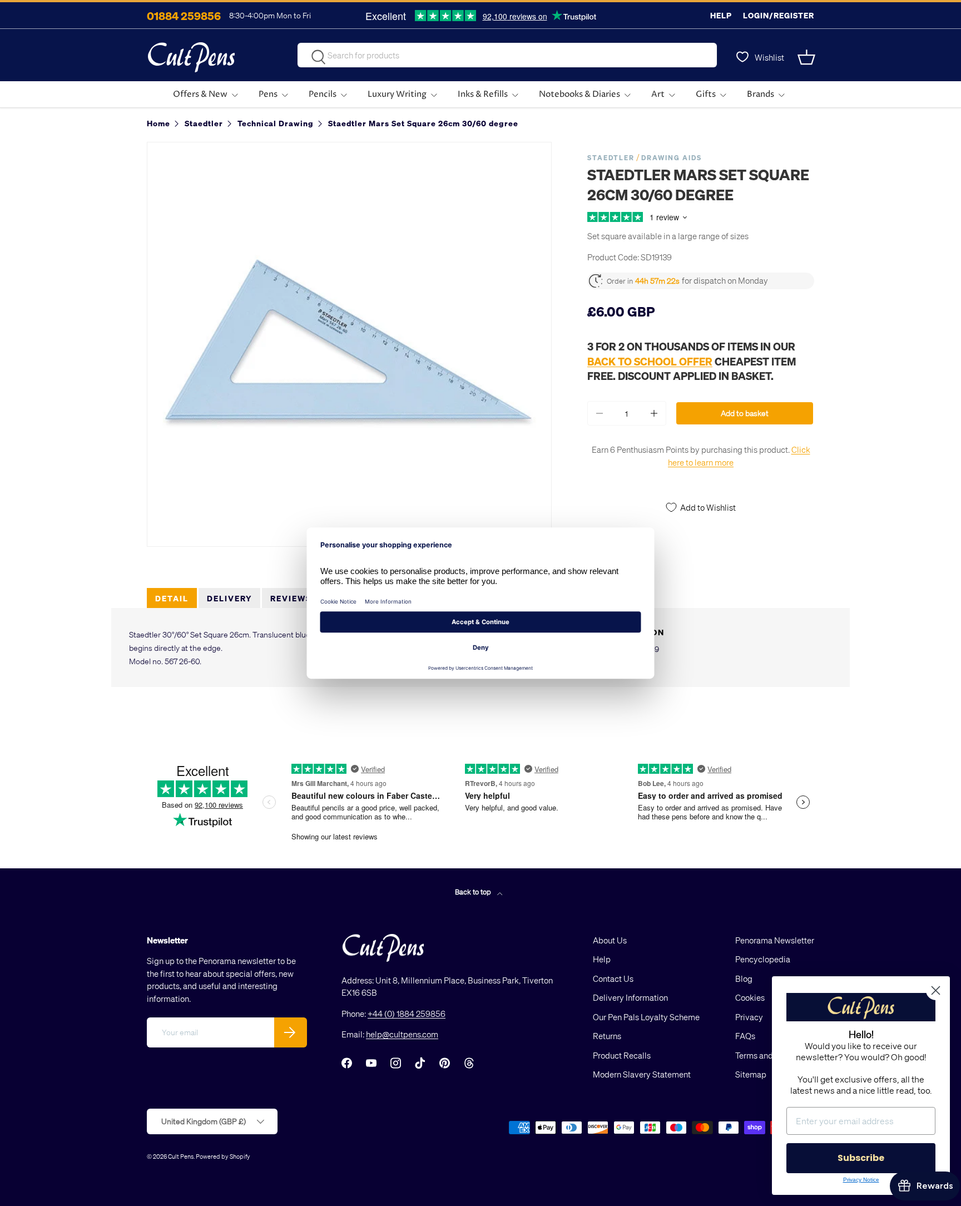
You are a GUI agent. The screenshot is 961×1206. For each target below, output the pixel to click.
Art (658, 94)
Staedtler (611, 158)
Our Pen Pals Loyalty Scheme (646, 1016)
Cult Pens (181, 1156)
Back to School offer (649, 361)
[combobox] (507, 55)
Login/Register (778, 15)
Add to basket (745, 413)
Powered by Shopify (223, 1156)
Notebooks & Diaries (579, 94)
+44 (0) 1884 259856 (406, 1013)
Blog (743, 978)
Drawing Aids (671, 158)
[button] (807, 57)
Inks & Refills (483, 94)
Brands (760, 94)
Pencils (322, 94)
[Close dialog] (935, 990)
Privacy (749, 1016)
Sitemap (750, 1074)
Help (721, 15)
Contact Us (613, 978)
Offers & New (200, 94)
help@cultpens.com (402, 1034)
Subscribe (861, 1157)
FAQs (745, 1035)
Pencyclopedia (762, 959)
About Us (610, 940)
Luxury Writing (397, 94)
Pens (268, 94)
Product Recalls (622, 1055)
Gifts (706, 94)
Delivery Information (630, 997)
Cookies (750, 997)
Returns (607, 1035)
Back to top (474, 891)
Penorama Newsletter (774, 940)
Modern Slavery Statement (642, 1074)
